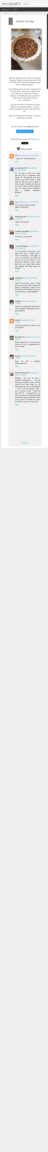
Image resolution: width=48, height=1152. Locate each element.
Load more (25, 443)
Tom (16, 155)
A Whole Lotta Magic (22, 231)
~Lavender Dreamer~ (22, 246)
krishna (17, 356)
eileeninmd (19, 278)
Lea (16, 202)
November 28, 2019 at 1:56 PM (29, 155)
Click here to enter (24, 131)
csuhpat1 (18, 301)
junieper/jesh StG (21, 168)
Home (15, 9)
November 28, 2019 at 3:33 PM (28, 202)
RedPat (17, 320)
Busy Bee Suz (20, 337)
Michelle (36, 139)
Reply (17, 161)
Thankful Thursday (25, 21)
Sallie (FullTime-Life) (22, 373)
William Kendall (20, 217)
